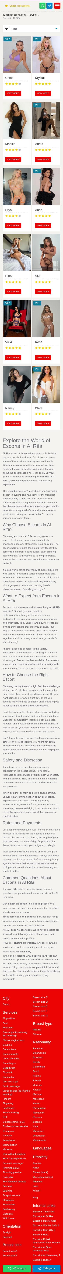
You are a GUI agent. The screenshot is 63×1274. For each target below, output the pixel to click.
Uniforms (8, 1213)
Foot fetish (8, 1108)
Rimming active (11, 1167)
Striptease (8, 1200)
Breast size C (40, 997)
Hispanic (37, 1181)
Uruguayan (39, 1135)
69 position (9, 1018)
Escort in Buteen (42, 1259)
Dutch (36, 1071)
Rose (38, 342)
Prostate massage (13, 1163)
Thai (35, 1126)
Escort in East (40, 1234)
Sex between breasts (14, 1181)
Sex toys (7, 1186)
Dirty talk (7, 1072)
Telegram (49, 1268)
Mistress (7, 1149)
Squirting (7, 1190)
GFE (5, 1117)
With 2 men (9, 1218)
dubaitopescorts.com (14, 14)
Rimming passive (12, 1172)
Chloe (9, 78)
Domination (9, 1077)
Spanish (37, 1121)
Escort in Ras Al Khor (44, 1220)
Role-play (8, 1177)
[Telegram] (49, 6)
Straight (7, 1232)
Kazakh (37, 1089)
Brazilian (37, 1057)
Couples (7, 1044)
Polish (36, 1103)
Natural (37, 1029)
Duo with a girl (10, 1081)
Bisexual (7, 1237)
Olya (8, 210)
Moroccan (38, 1098)
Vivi (37, 276)
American (38, 1048)
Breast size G (40, 1015)
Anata (39, 144)
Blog (35, 1197)
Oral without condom (14, 1154)
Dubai (33, 14)
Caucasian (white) (43, 1177)
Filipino (37, 1075)
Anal (5, 1023)
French (37, 1080)
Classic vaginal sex (13, 1040)
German (37, 1085)
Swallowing (9, 1209)
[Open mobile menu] (57, 6)
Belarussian (39, 1052)
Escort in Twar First (43, 1211)
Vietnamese (39, 1140)
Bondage (8, 1027)
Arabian (37, 1163)
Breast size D (40, 1001)
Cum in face (9, 1049)
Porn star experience (14, 1158)
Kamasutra (9, 1140)
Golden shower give (14, 1121)
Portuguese (39, 1108)
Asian (36, 1167)
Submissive (9, 1204)
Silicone (37, 1034)
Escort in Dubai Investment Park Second (46, 1241)
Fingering (8, 1103)
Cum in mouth (10, 1054)
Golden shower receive (15, 1126)
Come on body (11, 1058)
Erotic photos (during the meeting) (16, 1092)
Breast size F (40, 1011)
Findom (7, 1098)
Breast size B (10, 1255)
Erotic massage (11, 1086)
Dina (8, 276)
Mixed (36, 1190)
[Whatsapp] (42, 6)
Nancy (9, 408)
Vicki (8, 342)
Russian (37, 1117)
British (36, 1062)
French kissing (11, 1112)
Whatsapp (19, 1268)
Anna (38, 210)
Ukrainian (38, 1131)
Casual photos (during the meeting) (15, 1034)
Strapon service (11, 1195)
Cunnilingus (9, 1063)
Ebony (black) (40, 1172)
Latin (35, 1186)
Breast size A (10, 1251)
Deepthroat (9, 1067)
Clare (39, 408)
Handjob (7, 1135)
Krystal (40, 78)
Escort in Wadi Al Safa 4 (46, 1225)
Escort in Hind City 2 (44, 1230)
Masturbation (10, 1144)
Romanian (38, 1112)
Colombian (39, 1066)
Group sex (8, 1131)
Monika (10, 144)
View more (13, 93)
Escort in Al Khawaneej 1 (46, 1255)
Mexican (37, 1094)
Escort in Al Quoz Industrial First (42, 1249)
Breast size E (40, 1006)
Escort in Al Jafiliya (43, 1216)
